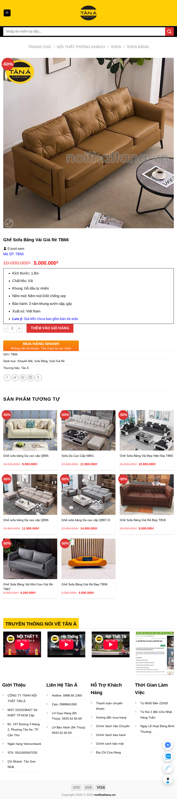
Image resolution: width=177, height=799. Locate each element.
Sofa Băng (138, 46)
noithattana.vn (105, 794)
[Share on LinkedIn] (30, 377)
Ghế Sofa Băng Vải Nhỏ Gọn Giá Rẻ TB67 (28, 587)
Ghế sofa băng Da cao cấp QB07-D (86, 520)
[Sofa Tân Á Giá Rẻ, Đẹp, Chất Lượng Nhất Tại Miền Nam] (88, 13)
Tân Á (25, 368)
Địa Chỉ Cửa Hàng (108, 752)
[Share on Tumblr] (38, 377)
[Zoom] (9, 223)
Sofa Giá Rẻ (57, 361)
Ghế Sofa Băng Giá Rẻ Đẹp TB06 (84, 584)
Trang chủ (39, 46)
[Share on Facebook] (7, 377)
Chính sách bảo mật (110, 743)
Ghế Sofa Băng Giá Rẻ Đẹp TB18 (143, 520)
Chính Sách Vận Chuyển (113, 726)
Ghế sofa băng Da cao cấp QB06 (26, 520)
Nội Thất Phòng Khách (81, 46)
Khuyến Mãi (25, 361)
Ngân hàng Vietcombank (24, 743)
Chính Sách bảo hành (111, 735)
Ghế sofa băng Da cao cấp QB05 (26, 455)
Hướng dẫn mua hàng (111, 717)
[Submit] (169, 31)
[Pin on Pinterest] (22, 377)
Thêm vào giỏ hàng (50, 328)
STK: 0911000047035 (22, 752)
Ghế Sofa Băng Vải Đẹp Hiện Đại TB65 (146, 455)
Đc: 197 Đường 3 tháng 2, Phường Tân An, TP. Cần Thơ (24, 730)
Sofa (116, 46)
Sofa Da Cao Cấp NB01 (78, 455)
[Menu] (7, 13)
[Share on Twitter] (15, 377)
